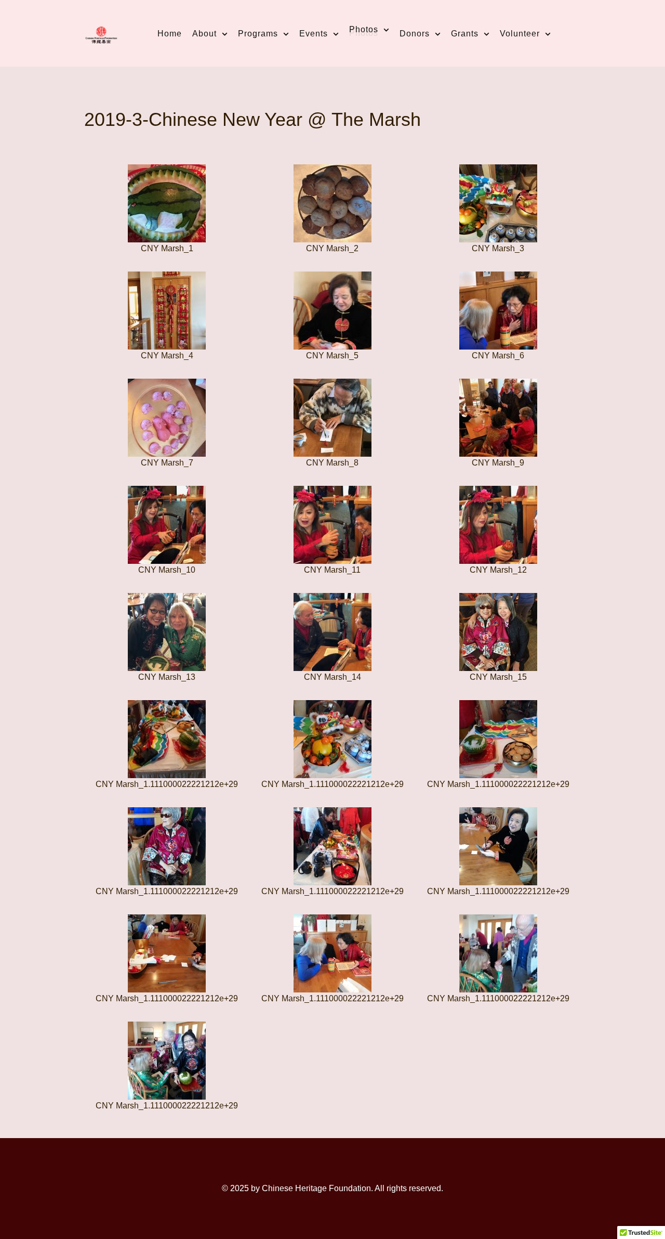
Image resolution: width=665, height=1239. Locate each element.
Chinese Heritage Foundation (316, 1188)
